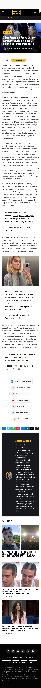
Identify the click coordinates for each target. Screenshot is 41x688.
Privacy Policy (14, 662)
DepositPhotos (6, 673)
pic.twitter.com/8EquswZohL (17, 360)
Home (8, 657)
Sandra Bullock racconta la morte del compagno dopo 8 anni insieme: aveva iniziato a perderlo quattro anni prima (20, 628)
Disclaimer (33, 660)
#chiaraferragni (20, 307)
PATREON (32, 12)
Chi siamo (15, 657)
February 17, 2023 (12, 230)
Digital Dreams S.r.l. (28, 667)
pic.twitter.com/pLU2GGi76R (21, 310)
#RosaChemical (25, 219)
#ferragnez (29, 216)
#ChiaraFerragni (11, 219)
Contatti (16, 660)
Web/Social (7, 32)
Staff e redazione (26, 657)
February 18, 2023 (12, 318)
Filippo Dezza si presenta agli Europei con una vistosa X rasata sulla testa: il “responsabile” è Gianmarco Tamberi (20, 591)
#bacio (7, 222)
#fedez (22, 216)
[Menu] (3, 11)
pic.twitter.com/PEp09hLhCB (23, 222)
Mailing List (6, 660)
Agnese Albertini (14, 48)
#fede (15, 216)
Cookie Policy (27, 662)
